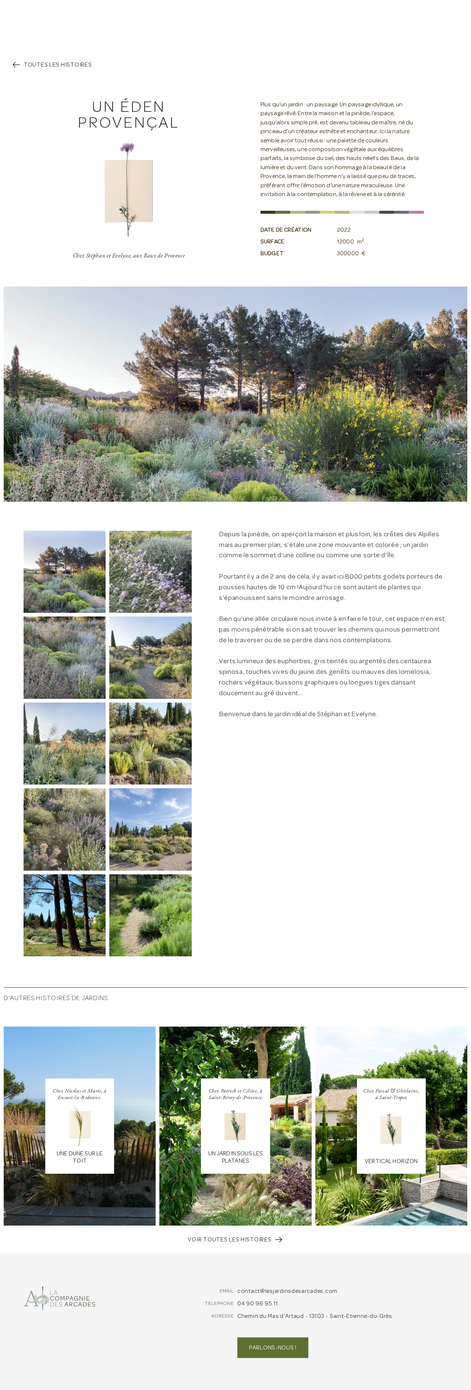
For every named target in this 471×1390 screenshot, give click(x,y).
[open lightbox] (65, 572)
